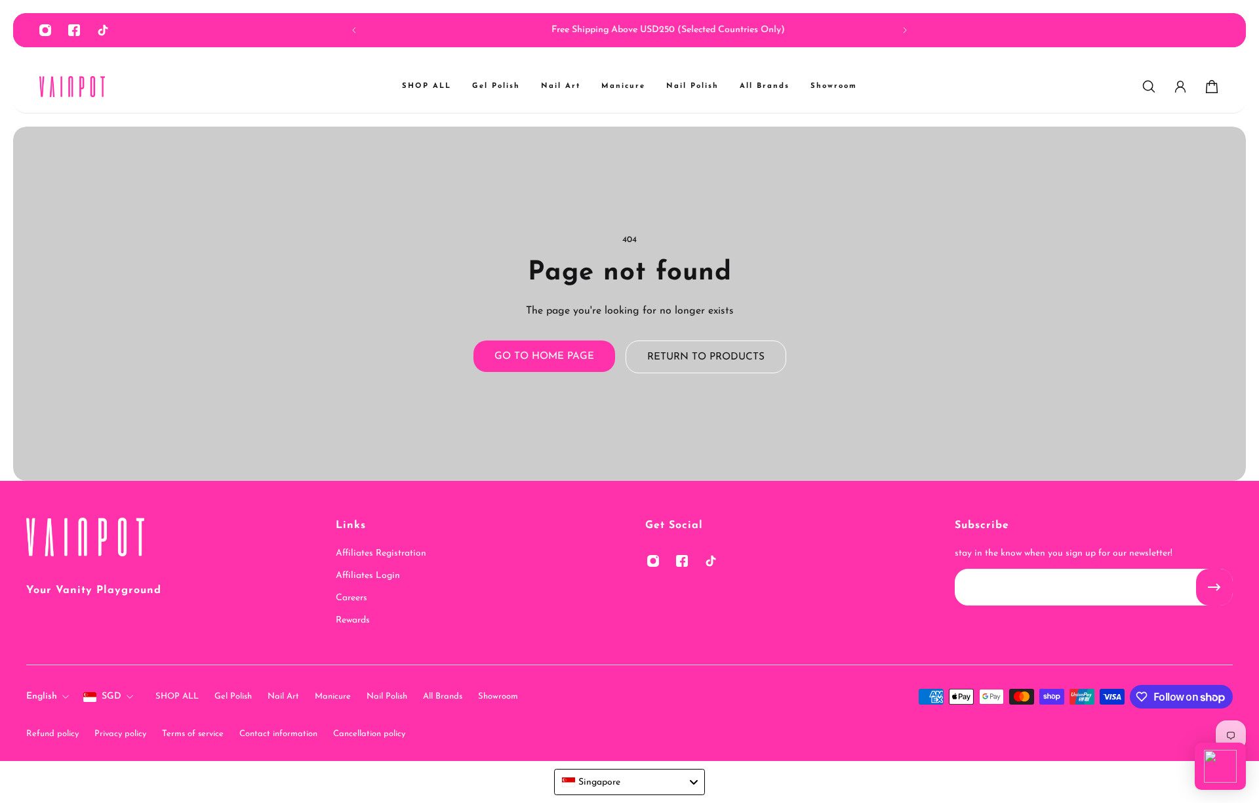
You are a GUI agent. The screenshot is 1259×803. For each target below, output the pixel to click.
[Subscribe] (1214, 587)
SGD (111, 696)
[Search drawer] (1149, 86)
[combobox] (629, 782)
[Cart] (1212, 86)
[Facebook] (74, 30)
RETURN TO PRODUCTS (706, 357)
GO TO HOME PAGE (544, 356)
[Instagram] (45, 30)
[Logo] (72, 87)
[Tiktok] (103, 30)
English (41, 696)
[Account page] (1180, 86)
